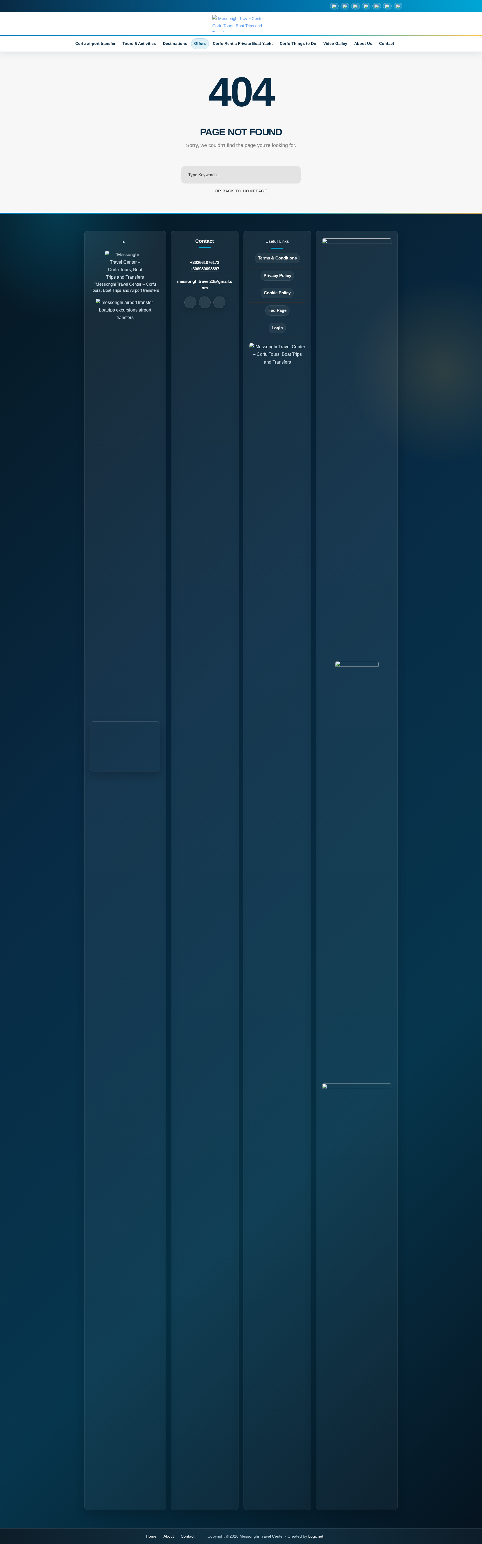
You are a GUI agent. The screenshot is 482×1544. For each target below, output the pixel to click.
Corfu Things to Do (298, 43)
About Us (363, 43)
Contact (386, 43)
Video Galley (335, 43)
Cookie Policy (277, 293)
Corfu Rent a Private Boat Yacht (243, 43)
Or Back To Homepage (241, 191)
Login (277, 328)
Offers (200, 43)
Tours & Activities (139, 43)
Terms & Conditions (277, 258)
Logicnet (315, 1536)
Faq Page (277, 310)
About (168, 1536)
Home (151, 1536)
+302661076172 (204, 262)
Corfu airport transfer (95, 43)
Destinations (175, 43)
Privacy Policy (277, 275)
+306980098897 (204, 269)
